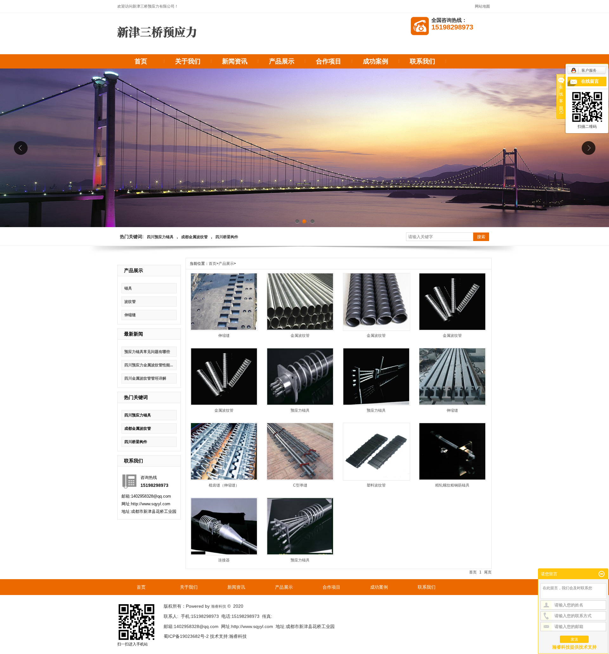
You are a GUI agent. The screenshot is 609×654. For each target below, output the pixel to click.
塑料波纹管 (376, 485)
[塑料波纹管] (376, 478)
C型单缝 (300, 485)
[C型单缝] (300, 478)
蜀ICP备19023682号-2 (186, 636)
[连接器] (224, 553)
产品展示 (281, 61)
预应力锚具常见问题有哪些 (147, 352)
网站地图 (482, 6)
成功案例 (375, 61)
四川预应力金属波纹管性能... (148, 365)
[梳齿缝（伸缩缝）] (224, 478)
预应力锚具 (300, 410)
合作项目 (328, 61)
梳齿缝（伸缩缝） (224, 485)
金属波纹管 (300, 335)
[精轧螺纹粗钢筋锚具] (452, 478)
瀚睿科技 (218, 606)
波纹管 (130, 301)
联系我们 (422, 61)
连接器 (224, 560)
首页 (140, 61)
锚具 (128, 288)
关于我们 (187, 61)
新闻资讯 (234, 61)
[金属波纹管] (300, 328)
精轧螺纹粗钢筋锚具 (452, 485)
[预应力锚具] (300, 403)
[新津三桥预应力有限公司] (157, 43)
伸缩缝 (130, 315)
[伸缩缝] (224, 328)
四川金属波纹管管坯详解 (145, 378)
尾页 (488, 572)
